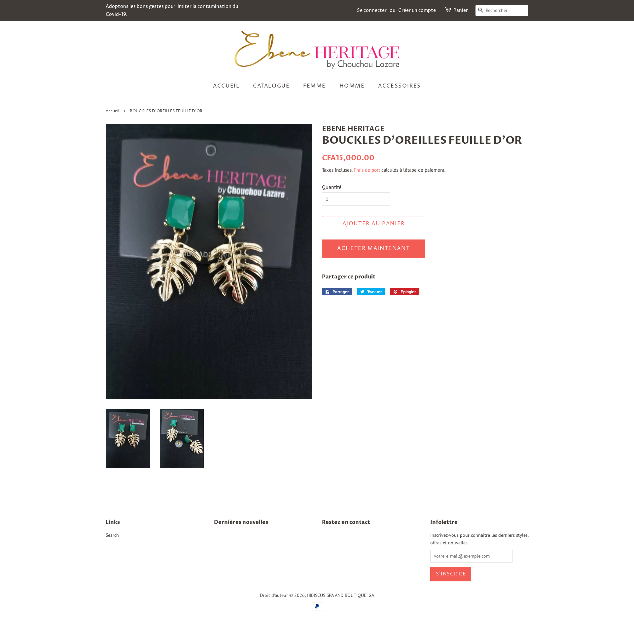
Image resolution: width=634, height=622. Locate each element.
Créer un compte (417, 10)
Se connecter (372, 10)
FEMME (314, 86)
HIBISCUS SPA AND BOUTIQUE (337, 595)
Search (112, 535)
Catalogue (271, 86)
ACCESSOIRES (399, 86)
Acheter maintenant (373, 248)
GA (371, 595)
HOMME (352, 86)
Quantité (331, 187)
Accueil (226, 86)
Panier (460, 10)
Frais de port (367, 170)
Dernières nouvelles (241, 522)
